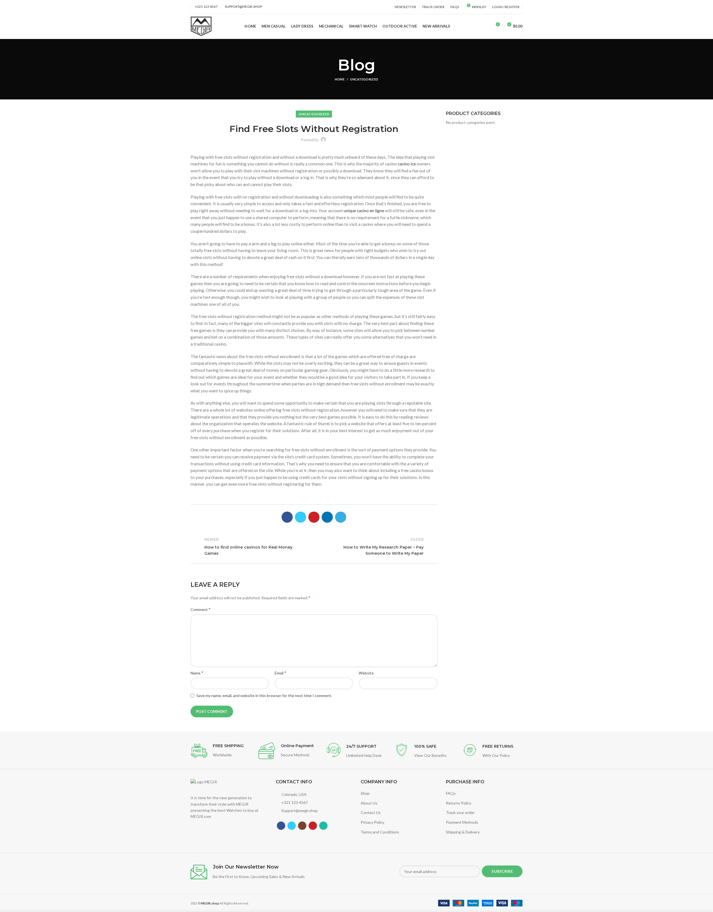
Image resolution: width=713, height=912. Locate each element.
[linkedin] (327, 517)
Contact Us (371, 812)
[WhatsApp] (323, 825)
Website (366, 673)
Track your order (460, 812)
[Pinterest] (313, 517)
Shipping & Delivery (463, 832)
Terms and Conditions (380, 832)
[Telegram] (340, 517)
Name (197, 672)
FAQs (451, 793)
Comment (201, 609)
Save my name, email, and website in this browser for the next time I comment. (264, 695)
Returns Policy (458, 803)
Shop (365, 793)
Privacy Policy (372, 822)
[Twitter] (300, 517)
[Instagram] (302, 825)
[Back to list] (314, 546)
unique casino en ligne (364, 210)
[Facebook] (287, 517)
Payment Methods (462, 822)
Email (280, 672)
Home (340, 79)
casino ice (407, 163)
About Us (369, 803)
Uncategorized (364, 79)
